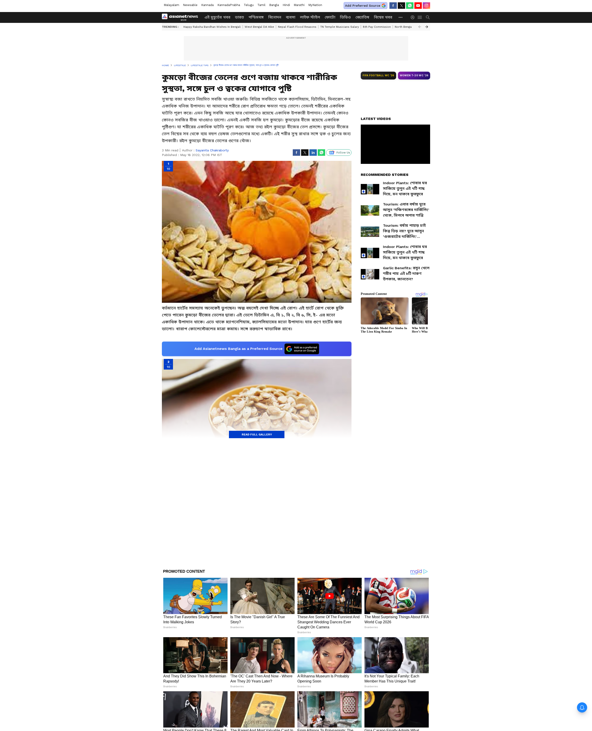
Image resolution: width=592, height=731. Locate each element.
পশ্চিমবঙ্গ (256, 17)
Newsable (190, 5)
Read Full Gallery (257, 434)
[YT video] (418, 5)
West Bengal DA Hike (259, 26)
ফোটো (330, 17)
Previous (419, 26)
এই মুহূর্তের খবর (217, 17)
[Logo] (181, 17)
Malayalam (171, 5)
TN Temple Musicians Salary (339, 26)
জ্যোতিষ (362, 17)
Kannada (207, 5)
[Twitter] (401, 5)
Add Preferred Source (362, 5)
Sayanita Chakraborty (212, 150)
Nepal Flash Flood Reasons (297, 26)
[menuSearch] (428, 17)
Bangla (274, 5)
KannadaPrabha (228, 5)
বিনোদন (274, 17)
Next (426, 26)
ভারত (239, 17)
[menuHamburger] (420, 17)
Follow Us (343, 152)
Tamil (261, 5)
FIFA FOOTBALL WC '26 (378, 75)
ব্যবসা (290, 17)
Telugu (249, 5)
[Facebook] (393, 5)
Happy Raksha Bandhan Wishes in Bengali (212, 26)
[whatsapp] (409, 5)
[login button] (414, 17)
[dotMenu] (401, 17)
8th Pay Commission (377, 26)
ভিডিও (345, 17)
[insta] (426, 5)
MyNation (315, 5)
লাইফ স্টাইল (310, 17)
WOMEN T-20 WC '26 (414, 75)
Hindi (286, 5)
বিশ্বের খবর (383, 17)
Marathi (299, 5)
